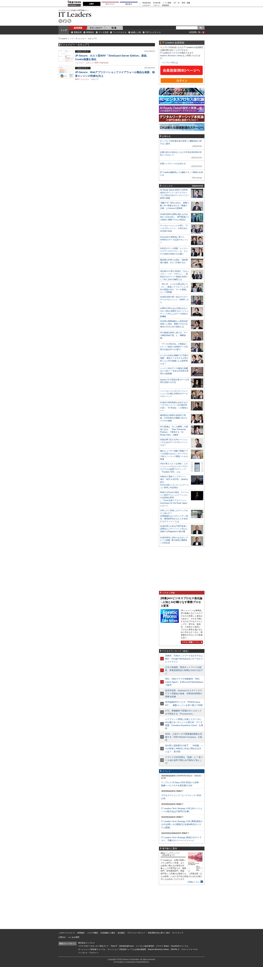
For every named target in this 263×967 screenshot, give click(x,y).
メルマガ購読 (92, 933)
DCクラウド (110, 4)
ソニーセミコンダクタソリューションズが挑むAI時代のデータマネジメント (174, 394)
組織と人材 (136, 32)
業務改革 (78, 32)
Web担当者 (146, 3)
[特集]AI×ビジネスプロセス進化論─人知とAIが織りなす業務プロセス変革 (181, 602)
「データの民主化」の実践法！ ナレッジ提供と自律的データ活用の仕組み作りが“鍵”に (174, 347)
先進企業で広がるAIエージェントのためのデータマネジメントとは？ (174, 442)
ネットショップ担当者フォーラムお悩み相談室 (127, 949)
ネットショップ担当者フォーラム (92, 949)
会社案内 (121, 933)
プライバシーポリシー (136, 933)
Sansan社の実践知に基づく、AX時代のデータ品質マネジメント (174, 240)
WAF (97, 63)
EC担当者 (156, 3)
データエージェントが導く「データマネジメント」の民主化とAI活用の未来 (174, 228)
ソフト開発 (167, 3)
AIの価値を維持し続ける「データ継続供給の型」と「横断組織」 (174, 335)
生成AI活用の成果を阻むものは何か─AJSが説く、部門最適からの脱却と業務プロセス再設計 (174, 217)
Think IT (114, 946)
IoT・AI (176, 3)
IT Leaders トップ (65, 39)
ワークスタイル (120, 32)
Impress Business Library (171, 55)
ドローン (156, 5)
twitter (60, 21)
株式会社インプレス (86, 943)
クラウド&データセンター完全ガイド (93, 946)
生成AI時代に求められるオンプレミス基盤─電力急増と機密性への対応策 (174, 540)
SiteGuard (104, 63)
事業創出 (90, 32)
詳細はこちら (194, 882)
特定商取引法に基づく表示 (159, 933)
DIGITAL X (175, 949)
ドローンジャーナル (189, 949)
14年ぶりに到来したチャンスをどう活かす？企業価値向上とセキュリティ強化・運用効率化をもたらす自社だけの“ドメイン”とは (174, 516)
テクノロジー (96, 28)
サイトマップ (177, 933)
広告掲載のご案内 (107, 933)
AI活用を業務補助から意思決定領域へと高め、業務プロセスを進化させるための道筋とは (174, 324)
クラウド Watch (162, 946)
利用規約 (81, 933)
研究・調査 (186, 3)
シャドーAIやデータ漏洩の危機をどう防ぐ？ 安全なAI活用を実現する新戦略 (174, 371)
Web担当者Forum (126, 946)
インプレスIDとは (170, 62)
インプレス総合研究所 (145, 946)
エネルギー (146, 5)
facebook (65, 21)
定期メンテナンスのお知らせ (173, 163)
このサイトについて (66, 933)
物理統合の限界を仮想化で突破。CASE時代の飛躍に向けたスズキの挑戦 (173, 418)
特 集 (114, 28)
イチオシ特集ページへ (190, 642)
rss (69, 21)
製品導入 (128, 4)
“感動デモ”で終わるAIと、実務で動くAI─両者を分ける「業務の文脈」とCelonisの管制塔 (174, 205)
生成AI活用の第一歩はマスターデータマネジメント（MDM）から (174, 299)
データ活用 (103, 32)
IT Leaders (74, 14)
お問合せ (62, 937)
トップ (64, 30)
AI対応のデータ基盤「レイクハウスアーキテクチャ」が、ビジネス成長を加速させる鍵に (174, 251)
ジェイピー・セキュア (84, 63)
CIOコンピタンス (153, 32)
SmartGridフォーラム (179, 946)
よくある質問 (73, 937)
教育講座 (165, 5)
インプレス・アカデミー (88, 953)
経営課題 (78, 28)
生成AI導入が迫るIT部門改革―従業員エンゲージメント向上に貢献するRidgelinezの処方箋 (174, 529)
